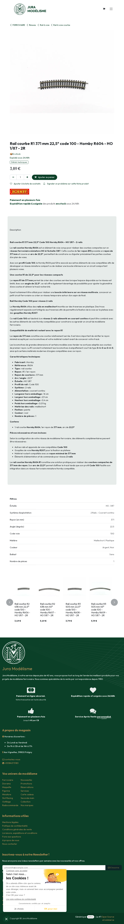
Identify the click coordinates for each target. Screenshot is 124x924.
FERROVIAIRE (19, 25)
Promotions (26, 783)
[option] (62, 602)
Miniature (6, 794)
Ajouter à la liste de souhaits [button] (27, 183)
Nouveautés (26, 780)
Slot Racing (7, 798)
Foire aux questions (11, 836)
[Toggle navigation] (111, 9)
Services (25, 790)
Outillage (6, 801)
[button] (11, 602)
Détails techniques (19, 162)
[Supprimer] (13, 177)
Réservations (27, 787)
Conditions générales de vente (17, 829)
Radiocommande (10, 805)
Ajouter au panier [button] (46, 177)
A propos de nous (10, 840)
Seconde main (27, 798)
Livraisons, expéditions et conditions (19, 833)
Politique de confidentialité (15, 825)
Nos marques (27, 805)
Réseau (32, 25)
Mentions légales (10, 822)
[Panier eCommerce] (104, 9)
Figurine (6, 790)
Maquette (6, 787)
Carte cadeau (27, 794)
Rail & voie (44, 25)
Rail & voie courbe (61, 25)
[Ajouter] (27, 177)
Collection (26, 801)
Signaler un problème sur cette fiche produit (68, 183)
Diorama (6, 783)
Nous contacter (9, 844)
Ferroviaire (7, 780)
